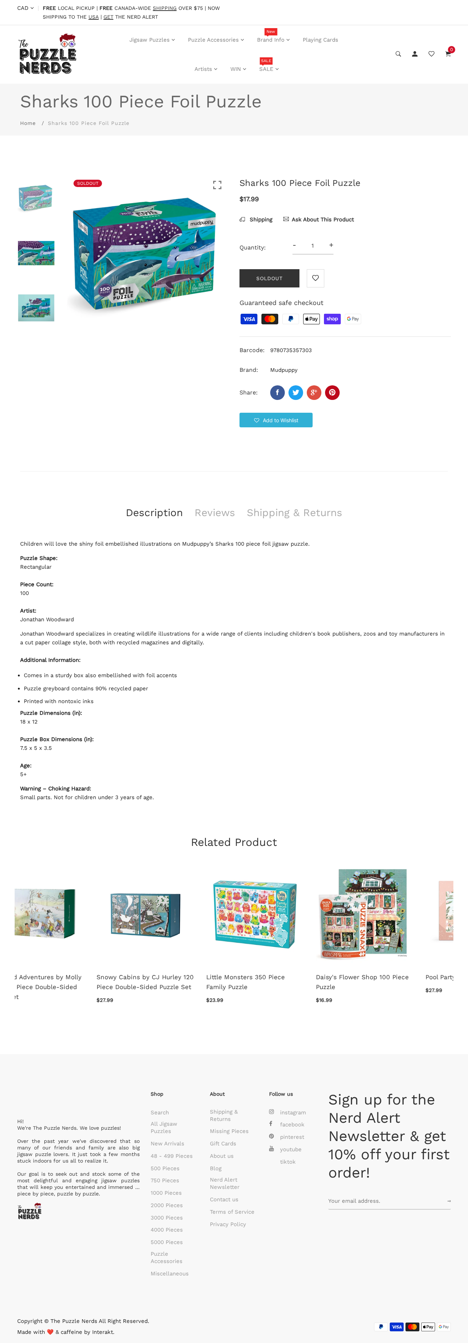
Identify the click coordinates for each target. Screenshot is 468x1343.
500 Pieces (165, 1168)
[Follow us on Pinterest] (332, 392)
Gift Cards (223, 1143)
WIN (235, 69)
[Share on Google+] (314, 392)
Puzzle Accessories (213, 40)
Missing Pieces (229, 1131)
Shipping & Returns (224, 1115)
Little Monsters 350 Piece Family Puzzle (59, 982)
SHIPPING (165, 8)
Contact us (224, 1199)
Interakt (102, 1332)
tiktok (288, 1162)
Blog (216, 1168)
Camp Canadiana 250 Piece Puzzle (391, 982)
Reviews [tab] (215, 513)
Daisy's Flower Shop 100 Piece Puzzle (176, 982)
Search (160, 1112)
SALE (266, 65)
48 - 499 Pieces (172, 1156)
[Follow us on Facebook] (277, 392)
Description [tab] (154, 513)
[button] (276, 420)
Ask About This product (323, 219)
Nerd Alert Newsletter (224, 1183)
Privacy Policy (228, 1224)
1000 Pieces (166, 1193)
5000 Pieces (167, 1242)
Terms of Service (232, 1212)
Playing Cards (320, 40)
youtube (291, 1149)
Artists (203, 69)
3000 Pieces (167, 1217)
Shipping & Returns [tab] (294, 513)
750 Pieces (165, 1180)
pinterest (292, 1137)
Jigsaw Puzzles (149, 40)
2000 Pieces (167, 1205)
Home (28, 123)
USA (93, 17)
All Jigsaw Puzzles (164, 1127)
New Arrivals (167, 1143)
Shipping (260, 219)
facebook (292, 1124)
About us (222, 1156)
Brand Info (270, 36)
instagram (293, 1112)
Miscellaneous (170, 1273)
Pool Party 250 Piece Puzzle (281, 977)
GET (108, 17)
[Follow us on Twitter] (295, 392)
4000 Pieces (167, 1229)
